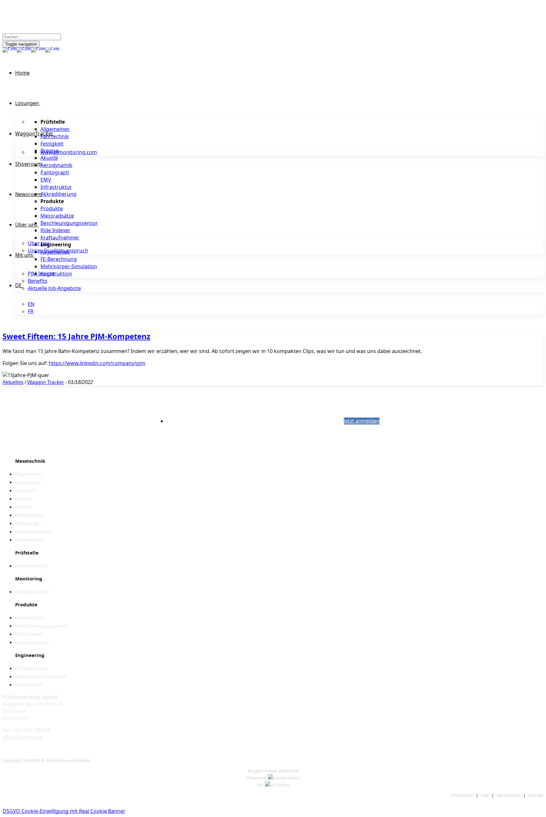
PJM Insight (41, 273)
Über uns (26, 224)
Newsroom (28, 194)
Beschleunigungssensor (69, 223)
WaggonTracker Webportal (273, 771)
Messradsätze (57, 215)
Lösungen (27, 103)
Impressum (462, 795)
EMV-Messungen (33, 531)
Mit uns (24, 254)
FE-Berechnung (58, 259)
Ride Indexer (55, 230)
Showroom (28, 163)
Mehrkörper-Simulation (68, 266)
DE (18, 285)
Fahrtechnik (54, 136)
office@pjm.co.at (22, 736)
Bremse (23, 498)
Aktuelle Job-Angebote (54, 288)
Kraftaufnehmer (59, 237)
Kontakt (535, 795)
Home (22, 72)
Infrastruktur (56, 186)
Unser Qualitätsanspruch (58, 250)
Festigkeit (52, 143)
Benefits (37, 280)
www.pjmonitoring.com (68, 152)
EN (31, 303)
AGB (485, 795)
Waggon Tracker (45, 382)
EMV (45, 179)
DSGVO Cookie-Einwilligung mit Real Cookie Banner (64, 811)
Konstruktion (56, 273)
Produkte (51, 208)
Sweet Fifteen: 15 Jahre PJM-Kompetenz (76, 336)
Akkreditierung (58, 193)
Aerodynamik (56, 165)
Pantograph (54, 172)
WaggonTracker (34, 133)
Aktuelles (13, 382)
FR (30, 311)
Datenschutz (508, 795)
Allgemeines (55, 129)
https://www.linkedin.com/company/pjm (97, 363)
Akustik (49, 157)
